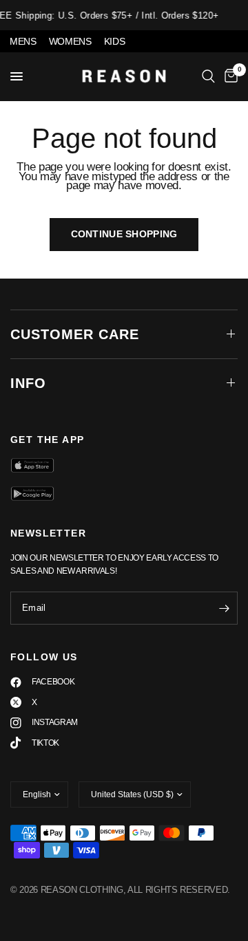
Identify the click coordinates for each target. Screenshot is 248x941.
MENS (23, 41)
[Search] (208, 76)
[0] (229, 76)
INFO (28, 383)
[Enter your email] (224, 608)
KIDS (114, 41)
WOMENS (70, 41)
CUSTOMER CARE (74, 334)
